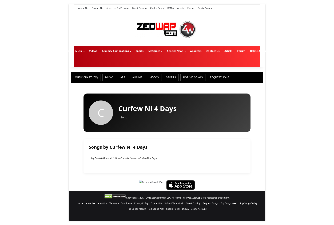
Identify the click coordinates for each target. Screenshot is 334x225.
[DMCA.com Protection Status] (115, 197)
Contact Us (97, 8)
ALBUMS (137, 77)
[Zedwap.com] (167, 29)
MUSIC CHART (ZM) (86, 77)
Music (78, 51)
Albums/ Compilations (115, 51)
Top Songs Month (137, 208)
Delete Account (205, 8)
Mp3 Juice (154, 51)
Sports (140, 51)
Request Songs (210, 203)
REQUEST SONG (219, 77)
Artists (180, 8)
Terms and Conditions (120, 203)
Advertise (90, 203)
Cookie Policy (157, 8)
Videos (93, 51)
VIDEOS (154, 77)
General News (175, 51)
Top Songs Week (229, 203)
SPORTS (171, 77)
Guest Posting (139, 8)
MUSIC (109, 77)
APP (122, 77)
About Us (83, 8)
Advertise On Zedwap (117, 8)
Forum (190, 8)
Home (66, 51)
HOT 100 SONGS (193, 77)
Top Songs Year (156, 208)
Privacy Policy (141, 203)
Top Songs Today (248, 203)
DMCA (170, 8)
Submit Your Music (174, 203)
